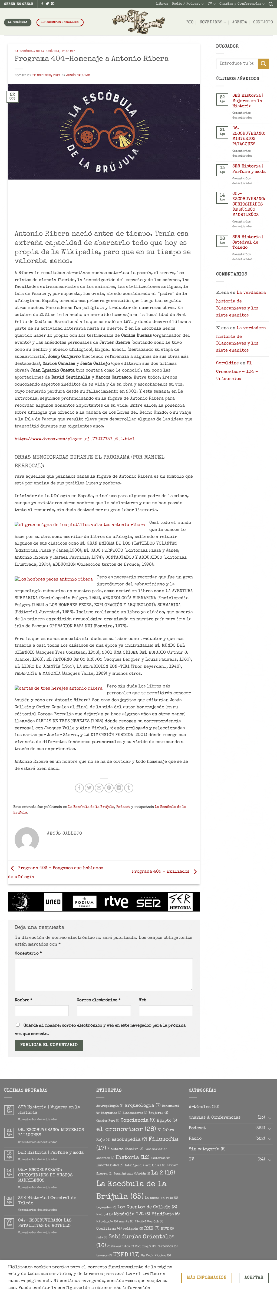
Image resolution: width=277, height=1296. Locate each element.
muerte (126, 1221)
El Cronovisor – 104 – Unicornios (237, 371)
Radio (195, 1139)
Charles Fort (107, 1121)
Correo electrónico (99, 1000)
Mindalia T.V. (132, 1214)
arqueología (143, 1105)
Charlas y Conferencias (240, 4)
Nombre (23, 1000)
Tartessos (167, 1246)
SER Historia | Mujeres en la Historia (247, 101)
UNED (126, 1255)
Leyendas (106, 1207)
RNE (152, 1228)
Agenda (239, 22)
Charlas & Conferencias (214, 1118)
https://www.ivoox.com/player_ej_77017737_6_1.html (75, 439)
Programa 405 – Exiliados (161, 872)
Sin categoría (204, 1149)
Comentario (28, 954)
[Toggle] (269, 1118)
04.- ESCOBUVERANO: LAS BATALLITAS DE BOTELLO (44, 1223)
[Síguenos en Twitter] (47, 4)
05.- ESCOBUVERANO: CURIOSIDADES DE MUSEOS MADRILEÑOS (249, 204)
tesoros (104, 1255)
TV (210, 4)
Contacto (263, 22)
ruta (101, 1237)
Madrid (104, 1214)
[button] (271, 4)
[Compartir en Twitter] (89, 788)
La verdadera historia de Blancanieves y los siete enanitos (241, 304)
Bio (189, 22)
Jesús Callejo (78, 75)
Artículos (199, 1107)
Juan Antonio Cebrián (132, 1174)
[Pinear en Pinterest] (108, 788)
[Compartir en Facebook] (79, 788)
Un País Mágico (156, 1255)
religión (133, 1229)
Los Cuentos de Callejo (147, 1207)
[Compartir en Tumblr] (128, 788)
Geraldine (227, 363)
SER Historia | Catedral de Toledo (247, 242)
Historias (160, 1158)
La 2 (163, 1173)
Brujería (158, 1113)
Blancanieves (135, 1113)
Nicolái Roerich (149, 1221)
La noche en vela (161, 1198)
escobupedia (129, 1140)
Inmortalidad (109, 1165)
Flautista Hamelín (125, 1149)
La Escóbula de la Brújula (37, 51)
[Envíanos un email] (52, 4)
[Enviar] (263, 63)
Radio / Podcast (186, 4)
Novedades (211, 22)
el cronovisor (126, 1129)
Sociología (145, 1246)
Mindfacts (165, 1214)
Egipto (167, 1121)
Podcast (68, 51)
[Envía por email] (99, 788)
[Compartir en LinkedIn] (118, 788)
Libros (162, 4)
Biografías (111, 1113)
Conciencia (138, 1120)
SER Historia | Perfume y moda (249, 169)
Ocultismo (109, 1229)
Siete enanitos (120, 1246)
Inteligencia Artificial (145, 1165)
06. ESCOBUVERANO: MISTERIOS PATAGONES (249, 136)
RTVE (167, 1229)
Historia (132, 1157)
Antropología (109, 1106)
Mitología (107, 1221)
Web (142, 1000)
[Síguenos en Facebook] (42, 4)
